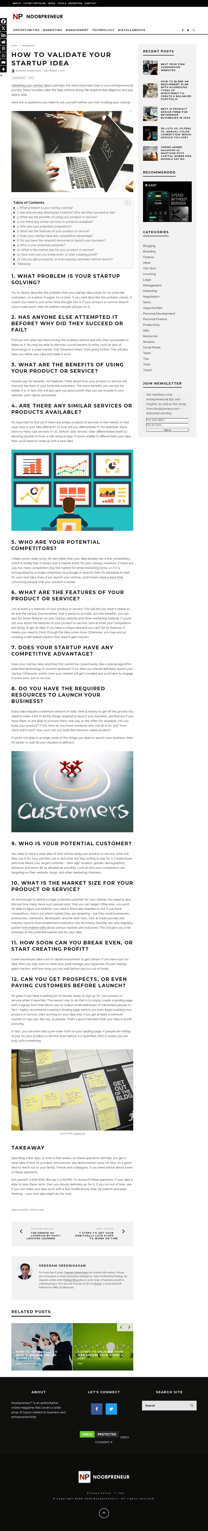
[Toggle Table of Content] (126, 203)
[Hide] (1, 75)
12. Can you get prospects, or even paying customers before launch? (65, 259)
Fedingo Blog (70, 1280)
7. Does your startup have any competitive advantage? (55, 236)
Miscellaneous (131, 30)
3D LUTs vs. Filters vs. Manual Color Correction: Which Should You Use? (176, 133)
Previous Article (42, 1229)
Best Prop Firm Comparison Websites (173, 67)
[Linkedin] (3, 35)
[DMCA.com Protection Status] (99, 1437)
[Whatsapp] (3, 55)
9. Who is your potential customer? (41, 245)
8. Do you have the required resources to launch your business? (61, 240)
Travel (147, 370)
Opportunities (26, 30)
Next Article (105, 1229)
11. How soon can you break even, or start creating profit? (57, 254)
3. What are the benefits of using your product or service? (57, 217)
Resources (150, 336)
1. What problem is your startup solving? (45, 207)
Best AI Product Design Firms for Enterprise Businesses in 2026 (175, 113)
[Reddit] (3, 41)
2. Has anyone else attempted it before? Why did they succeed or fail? (66, 212)
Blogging (149, 245)
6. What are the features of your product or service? (53, 231)
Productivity (151, 324)
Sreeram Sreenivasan (28, 71)
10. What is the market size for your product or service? (55, 250)
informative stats (34, 927)
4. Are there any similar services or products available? (55, 221)
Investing (149, 274)
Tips (31, 78)
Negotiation (151, 296)
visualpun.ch (79, 1133)
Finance (148, 257)
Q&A (146, 330)
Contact (90, 3)
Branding (149, 251)
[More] (3, 69)
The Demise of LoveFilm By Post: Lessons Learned (44, 1236)
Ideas (51, 3)
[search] (192, 1405)
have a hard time (111, 577)
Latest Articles (35, 3)
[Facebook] (3, 21)
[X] (3, 28)
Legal (147, 279)
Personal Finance (155, 319)
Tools (62, 3)
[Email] (3, 62)
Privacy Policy (99, 1493)
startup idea (37, 1210)
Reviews (149, 342)
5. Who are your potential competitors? (44, 226)
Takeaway (24, 263)
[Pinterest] (3, 48)
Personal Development (159, 313)
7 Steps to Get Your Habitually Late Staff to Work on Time (96, 1236)
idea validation (20, 1210)
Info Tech (149, 268)
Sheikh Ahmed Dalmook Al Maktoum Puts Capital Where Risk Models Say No (176, 153)
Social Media (151, 347)
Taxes (147, 353)
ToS (121, 1493)
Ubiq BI (98, 1283)
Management (77, 30)
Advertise (75, 3)
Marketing (52, 30)
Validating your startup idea (30, 85)
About (17, 3)
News (147, 302)
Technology (103, 30)
